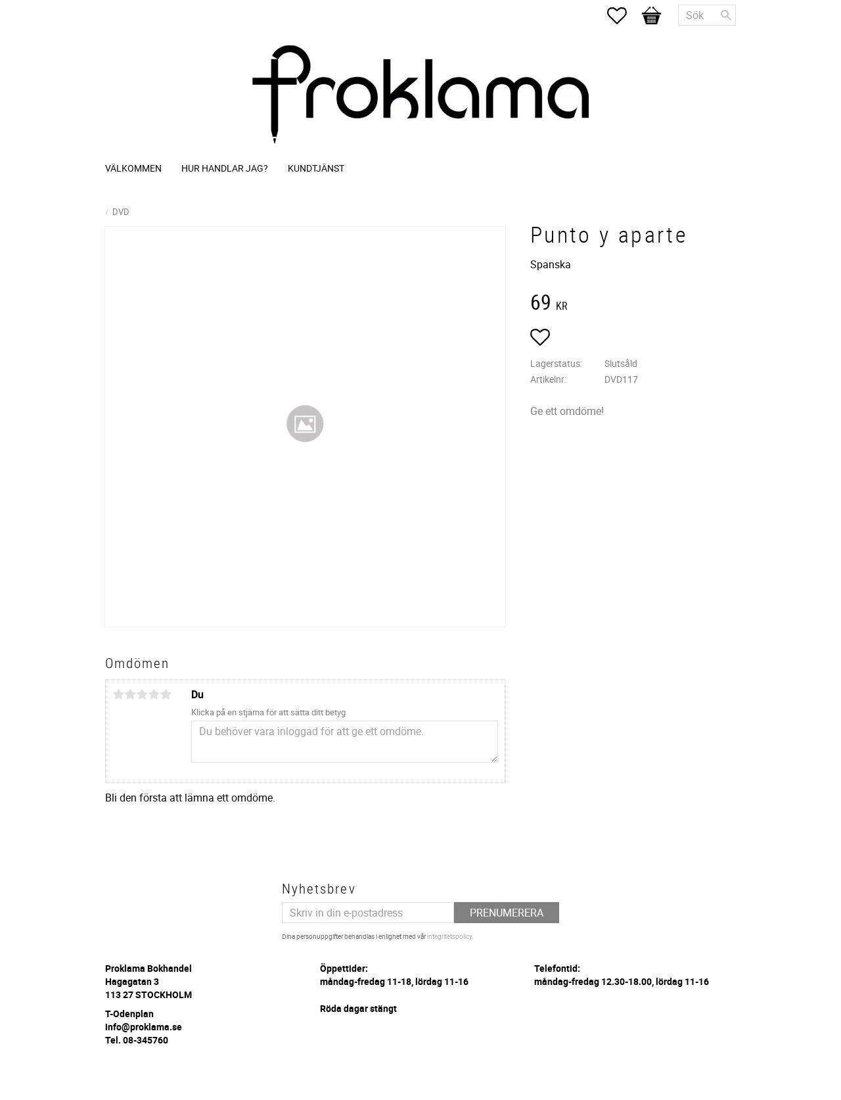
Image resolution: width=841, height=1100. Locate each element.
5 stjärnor (165, 694)
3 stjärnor (142, 694)
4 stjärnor (154, 694)
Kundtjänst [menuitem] (316, 168)
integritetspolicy (449, 936)
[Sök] (726, 15)
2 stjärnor (130, 694)
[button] (623, 16)
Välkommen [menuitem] (133, 168)
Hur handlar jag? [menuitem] (224, 168)
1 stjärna (118, 694)
